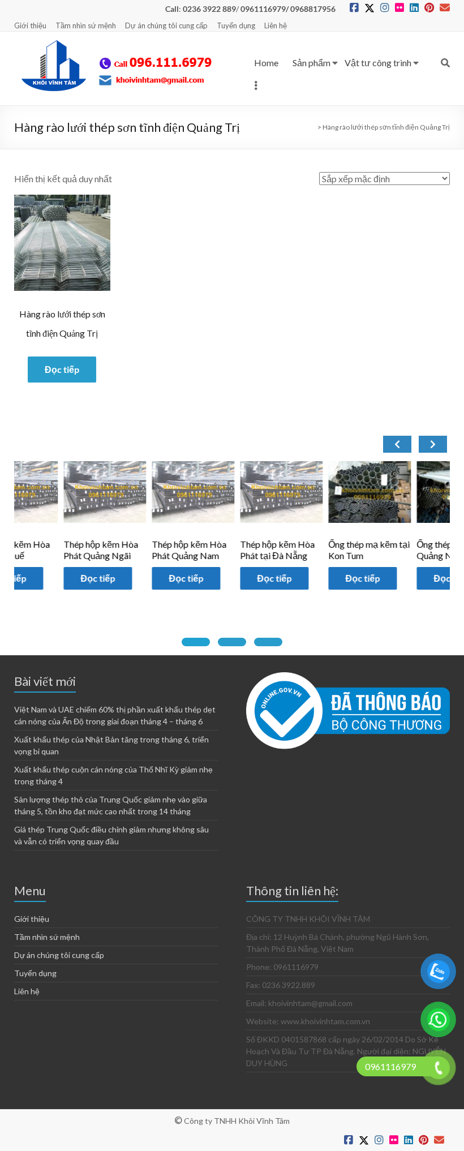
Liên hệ (275, 25)
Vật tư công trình (378, 62)
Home (266, 62)
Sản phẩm (311, 62)
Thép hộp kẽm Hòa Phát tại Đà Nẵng (233, 550)
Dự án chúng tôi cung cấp (166, 25)
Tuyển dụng (236, 25)
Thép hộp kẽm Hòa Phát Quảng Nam (144, 550)
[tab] (196, 642)
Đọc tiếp (62, 369)
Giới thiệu (30, 25)
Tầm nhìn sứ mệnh (85, 25)
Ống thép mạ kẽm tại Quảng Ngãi (413, 550)
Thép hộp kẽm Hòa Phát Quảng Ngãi (56, 550)
